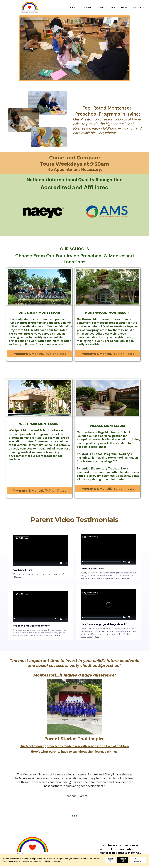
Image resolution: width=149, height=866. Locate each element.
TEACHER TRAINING (118, 7)
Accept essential (138, 860)
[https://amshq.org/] (107, 212)
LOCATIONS (85, 7)
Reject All (110, 860)
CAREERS (100, 7)
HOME (72, 7)
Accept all (123, 860)
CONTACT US (138, 7)
